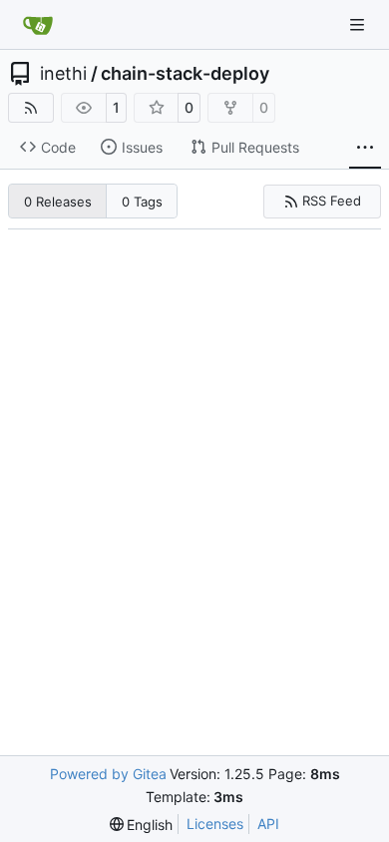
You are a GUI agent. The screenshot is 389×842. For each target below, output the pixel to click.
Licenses (215, 823)
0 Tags (142, 202)
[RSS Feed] (31, 108)
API (268, 823)
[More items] (365, 148)
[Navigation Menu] (359, 24)
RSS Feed (331, 201)
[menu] (142, 824)
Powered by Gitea (108, 773)
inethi (63, 74)
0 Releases (58, 202)
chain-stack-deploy (185, 74)
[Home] (38, 25)
